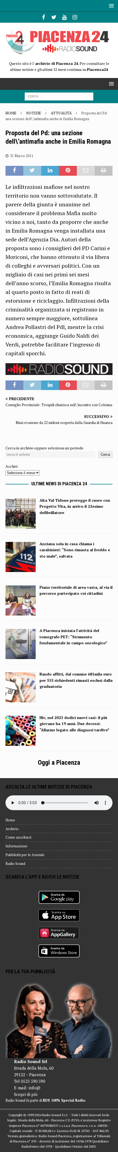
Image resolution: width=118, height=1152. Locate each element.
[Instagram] (75, 17)
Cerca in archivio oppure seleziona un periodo (44, 448)
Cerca (105, 454)
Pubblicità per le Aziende (24, 854)
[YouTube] (64, 17)
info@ (34, 1087)
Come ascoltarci (18, 837)
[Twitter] (54, 17)
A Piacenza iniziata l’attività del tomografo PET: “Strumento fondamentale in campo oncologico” (73, 636)
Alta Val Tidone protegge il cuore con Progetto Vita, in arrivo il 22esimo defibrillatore (75, 506)
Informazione (16, 846)
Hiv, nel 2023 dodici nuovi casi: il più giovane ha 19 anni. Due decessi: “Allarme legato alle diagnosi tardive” (74, 723)
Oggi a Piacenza (59, 762)
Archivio (12, 828)
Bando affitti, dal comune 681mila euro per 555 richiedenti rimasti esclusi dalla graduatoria (76, 680)
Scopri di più (25, 1094)
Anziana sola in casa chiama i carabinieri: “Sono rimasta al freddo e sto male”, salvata (75, 550)
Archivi (11, 466)
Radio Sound (15, 863)
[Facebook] (43, 17)
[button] (110, 5)
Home (10, 820)
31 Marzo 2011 (21, 155)
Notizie (33, 113)
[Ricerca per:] (59, 96)
